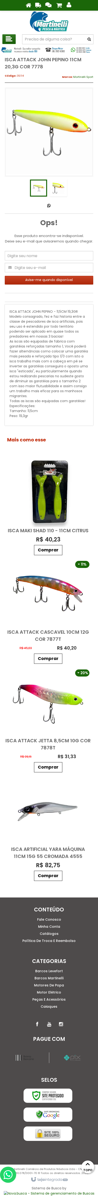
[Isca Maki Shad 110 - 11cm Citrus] (48, 507)
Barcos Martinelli (49, 978)
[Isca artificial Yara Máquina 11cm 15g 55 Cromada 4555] (48, 829)
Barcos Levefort (49, 971)
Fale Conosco (49, 919)
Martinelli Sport (83, 77)
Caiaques (49, 1006)
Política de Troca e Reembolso (49, 940)
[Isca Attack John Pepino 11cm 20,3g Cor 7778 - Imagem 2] (58, 188)
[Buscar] (89, 39)
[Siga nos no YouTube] (49, 1024)
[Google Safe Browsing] (48, 1114)
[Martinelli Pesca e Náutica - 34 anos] (49, 21)
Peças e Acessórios (49, 999)
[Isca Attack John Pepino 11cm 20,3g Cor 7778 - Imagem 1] (38, 188)
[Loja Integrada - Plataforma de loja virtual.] (49, 1179)
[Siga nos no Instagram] (61, 1024)
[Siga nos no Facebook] (37, 1024)
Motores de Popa (49, 985)
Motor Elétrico (49, 992)
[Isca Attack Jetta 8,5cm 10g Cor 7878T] (48, 720)
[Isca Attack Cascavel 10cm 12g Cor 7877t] (48, 612)
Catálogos (49, 933)
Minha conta (49, 926)
